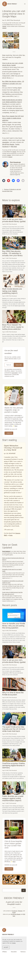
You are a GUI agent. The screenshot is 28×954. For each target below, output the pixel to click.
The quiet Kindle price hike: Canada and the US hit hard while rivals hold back (13, 729)
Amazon (17, 533)
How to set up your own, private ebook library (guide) (14, 220)
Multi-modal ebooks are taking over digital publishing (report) (12, 291)
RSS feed (14, 146)
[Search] (23, 890)
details (4, 26)
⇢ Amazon (9, 433)
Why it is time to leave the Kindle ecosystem (12, 694)
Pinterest (20, 910)
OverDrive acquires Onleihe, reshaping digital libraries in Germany (13, 765)
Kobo (10, 535)
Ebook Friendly (12, 4)
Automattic (14, 372)
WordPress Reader (8, 144)
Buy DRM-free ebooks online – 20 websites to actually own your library (13, 84)
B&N (5, 535)
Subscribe (19, 365)
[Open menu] (25, 4)
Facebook (5, 146)
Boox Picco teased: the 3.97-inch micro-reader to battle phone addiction (13, 118)
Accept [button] (6, 947)
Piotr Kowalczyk (15, 162)
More (16, 426)
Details (14, 943)
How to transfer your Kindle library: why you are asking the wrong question (13, 625)
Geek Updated (6, 551)
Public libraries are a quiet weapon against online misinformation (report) (12, 798)
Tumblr (17, 144)
